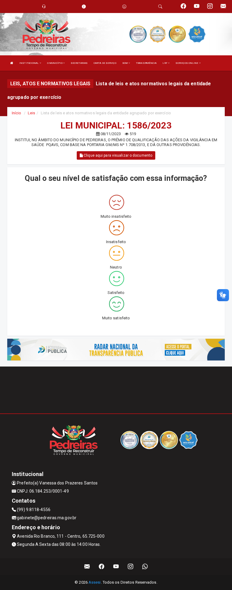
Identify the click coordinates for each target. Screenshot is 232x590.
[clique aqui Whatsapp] (145, 566)
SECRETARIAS (79, 63)
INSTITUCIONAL (29, 63)
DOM (125, 63)
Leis (31, 113)
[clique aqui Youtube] (116, 566)
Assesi (95, 582)
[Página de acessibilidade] (124, 6)
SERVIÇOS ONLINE (187, 63)
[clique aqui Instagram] (130, 566)
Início (16, 113)
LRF (165, 63)
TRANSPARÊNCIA (146, 63)
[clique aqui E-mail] (87, 566)
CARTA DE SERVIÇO (105, 63)
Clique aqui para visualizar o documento (117, 155)
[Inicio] (11, 63)
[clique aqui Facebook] (101, 566)
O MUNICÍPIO (55, 63)
